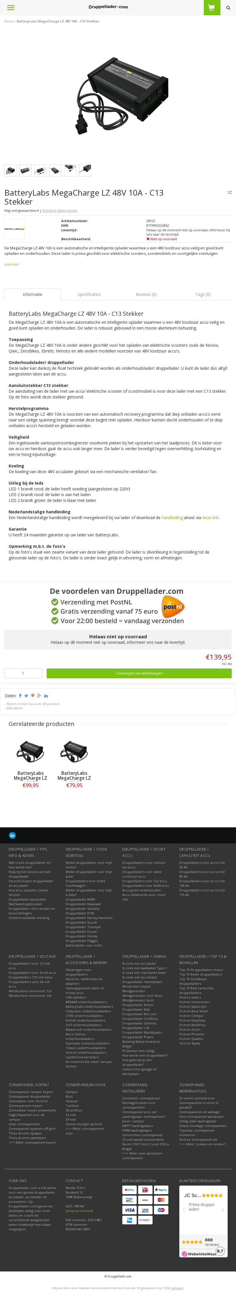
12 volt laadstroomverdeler (143, 1139)
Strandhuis (74, 1110)
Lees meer (11, 264)
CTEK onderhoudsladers (84, 1015)
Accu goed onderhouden (141, 890)
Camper (72, 1092)
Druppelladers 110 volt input (30, 977)
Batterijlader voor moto (84, 945)
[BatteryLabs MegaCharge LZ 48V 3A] (74, 751)
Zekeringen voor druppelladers (79, 972)
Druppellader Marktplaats (142, 1032)
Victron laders (190, 997)
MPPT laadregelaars (137, 1126)
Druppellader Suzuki (81, 922)
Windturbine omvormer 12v (30, 991)
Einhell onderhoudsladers (85, 1020)
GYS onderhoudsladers (83, 1025)
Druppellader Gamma (139, 1023)
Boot (69, 1096)
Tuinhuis (72, 1105)
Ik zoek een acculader (139, 963)
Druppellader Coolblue (140, 1018)
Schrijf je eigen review (60, 210)
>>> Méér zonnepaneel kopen (32, 1142)
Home (9, 21)
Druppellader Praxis (137, 1037)
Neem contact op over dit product (33, 704)
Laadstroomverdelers (82, 1057)
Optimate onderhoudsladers (88, 1043)
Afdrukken (15, 708)
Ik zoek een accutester (139, 977)
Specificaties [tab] (89, 294)
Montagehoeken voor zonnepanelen (139, 1105)
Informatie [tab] (32, 294)
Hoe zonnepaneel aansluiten (201, 1116)
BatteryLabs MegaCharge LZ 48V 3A (74, 778)
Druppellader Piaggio (82, 941)
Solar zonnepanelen (24, 1124)
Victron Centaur (191, 1015)
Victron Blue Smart (193, 1011)
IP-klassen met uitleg (138, 1051)
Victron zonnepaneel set (198, 1139)
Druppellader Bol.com (139, 1014)
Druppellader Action (138, 1005)
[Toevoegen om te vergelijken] (230, 192)
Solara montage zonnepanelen (203, 1126)
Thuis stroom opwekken (27, 1138)
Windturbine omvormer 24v (30, 995)
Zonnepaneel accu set (139, 1112)
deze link (210, 517)
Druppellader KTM (80, 913)
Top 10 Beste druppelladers (200, 974)
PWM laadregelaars (137, 1130)
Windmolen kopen (136, 986)
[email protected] (79, 1211)
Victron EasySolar (192, 1020)
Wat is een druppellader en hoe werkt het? (30, 864)
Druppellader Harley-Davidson (89, 918)
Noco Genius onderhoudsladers (80, 1036)
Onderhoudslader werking (29, 918)
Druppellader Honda (81, 936)
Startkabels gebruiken (25, 904)
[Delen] (20, 695)
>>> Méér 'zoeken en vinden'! (202, 1144)
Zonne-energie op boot (84, 1124)
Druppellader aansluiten (27, 899)
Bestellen (30, 797)
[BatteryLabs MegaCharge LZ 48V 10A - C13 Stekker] (120, 97)
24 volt (71, 1119)
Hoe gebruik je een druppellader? (137, 1062)
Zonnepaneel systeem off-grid (32, 1128)
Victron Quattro (191, 1038)
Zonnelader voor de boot (28, 1101)
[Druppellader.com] (108, 7)
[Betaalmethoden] (129, 1190)
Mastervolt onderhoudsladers (88, 1029)
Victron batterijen (193, 1006)
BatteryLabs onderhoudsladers (89, 1006)
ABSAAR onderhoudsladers (86, 1002)
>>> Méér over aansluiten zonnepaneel (142, 1155)
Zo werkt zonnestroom (197, 1098)
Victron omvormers (194, 1002)
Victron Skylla (189, 1043)
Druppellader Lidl (135, 1028)
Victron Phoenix (191, 1034)
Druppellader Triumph (83, 927)
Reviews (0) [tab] (146, 294)
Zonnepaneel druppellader (30, 1096)
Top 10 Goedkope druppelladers (193, 981)
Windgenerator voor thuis (142, 995)
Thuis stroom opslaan (25, 1133)
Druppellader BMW (80, 899)
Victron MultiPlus (192, 1025)
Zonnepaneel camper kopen (31, 1092)
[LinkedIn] (12, 835)
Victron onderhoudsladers (86, 1052)
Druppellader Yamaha (83, 908)
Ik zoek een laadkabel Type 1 (144, 968)
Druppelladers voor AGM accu (145, 885)
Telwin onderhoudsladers (85, 1048)
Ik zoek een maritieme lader (144, 972)
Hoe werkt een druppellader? (145, 1055)
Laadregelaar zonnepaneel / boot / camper (144, 1118)
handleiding (172, 517)
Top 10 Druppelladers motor (201, 970)
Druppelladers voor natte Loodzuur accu (141, 874)
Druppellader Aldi (136, 1009)
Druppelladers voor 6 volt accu (32, 972)
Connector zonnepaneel (141, 1098)
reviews (177, 1288)
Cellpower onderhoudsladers (88, 1011)
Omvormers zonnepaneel (142, 1135)
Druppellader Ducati (81, 931)
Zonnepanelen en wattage (199, 1112)
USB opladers (76, 997)
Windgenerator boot (138, 1000)
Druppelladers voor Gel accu (144, 881)
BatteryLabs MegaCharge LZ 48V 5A (30, 778)
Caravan (72, 1101)
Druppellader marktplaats (142, 982)
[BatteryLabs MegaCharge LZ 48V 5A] (30, 751)
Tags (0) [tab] (203, 294)
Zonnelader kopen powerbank (32, 1110)
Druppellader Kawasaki (83, 904)
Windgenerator (134, 991)
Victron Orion (189, 1029)
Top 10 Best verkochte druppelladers (196, 990)
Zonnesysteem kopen (25, 1105)
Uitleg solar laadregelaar (198, 1121)
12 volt (71, 1115)
